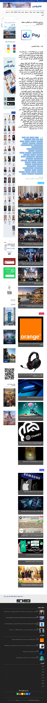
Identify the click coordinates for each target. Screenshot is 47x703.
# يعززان (41, 139)
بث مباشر (8, 12)
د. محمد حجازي (14, 164)
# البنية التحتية (22, 152)
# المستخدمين (34, 171)
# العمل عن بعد (28, 171)
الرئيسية (42, 12)
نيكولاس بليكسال (9, 193)
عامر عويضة (9, 212)
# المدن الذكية (24, 173)
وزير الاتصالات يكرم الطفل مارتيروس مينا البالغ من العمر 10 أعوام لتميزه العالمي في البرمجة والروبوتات (21, 611)
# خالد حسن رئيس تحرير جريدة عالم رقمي (26, 145)
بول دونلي (9, 203)
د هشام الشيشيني (9, 174)
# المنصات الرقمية (39, 171)
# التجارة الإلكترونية (28, 164)
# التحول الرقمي (33, 141)
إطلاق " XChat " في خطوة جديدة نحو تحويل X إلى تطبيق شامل (32, 511)
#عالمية (43, 677)
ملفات (34, 12)
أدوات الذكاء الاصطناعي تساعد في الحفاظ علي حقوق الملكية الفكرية (31, 417)
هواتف (30, 12)
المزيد (42, 15)
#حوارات (43, 686)
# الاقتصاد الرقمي (39, 166)
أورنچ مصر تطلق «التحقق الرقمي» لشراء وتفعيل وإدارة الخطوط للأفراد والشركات (31, 344)
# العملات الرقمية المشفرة (38, 173)
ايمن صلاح (14, 132)
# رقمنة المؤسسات (24, 160)
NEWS (15, 12)
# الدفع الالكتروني (27, 162)
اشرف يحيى (5, 203)
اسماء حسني (14, 152)
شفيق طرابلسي (4, 193)
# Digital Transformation (30, 156)
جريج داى (13, 222)
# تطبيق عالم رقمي (26, 154)
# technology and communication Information (35, 160)
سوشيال (26, 12)
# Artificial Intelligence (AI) (38, 158)
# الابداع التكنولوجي (27, 170)
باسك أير (5, 184)
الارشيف (2, 25)
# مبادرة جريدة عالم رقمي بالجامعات (37, 152)
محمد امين (5, 212)
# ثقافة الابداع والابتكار (29, 158)
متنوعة (19, 12)
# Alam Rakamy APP (39, 156)
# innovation (23, 156)
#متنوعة (43, 680)
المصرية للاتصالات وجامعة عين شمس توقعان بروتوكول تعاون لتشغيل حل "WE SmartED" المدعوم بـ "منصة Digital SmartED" (31, 204)
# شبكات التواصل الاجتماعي (38, 168)
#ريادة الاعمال (34, 170)
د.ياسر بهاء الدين (5, 123)
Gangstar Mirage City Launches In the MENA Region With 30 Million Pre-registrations (22, 617)
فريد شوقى (9, 122)
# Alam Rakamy (31, 150)
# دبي (27, 137)
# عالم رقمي (22, 141)
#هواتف (43, 671)
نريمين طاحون (13, 212)
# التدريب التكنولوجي (39, 143)
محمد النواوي (5, 132)
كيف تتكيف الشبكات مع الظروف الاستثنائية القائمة (34, 561)
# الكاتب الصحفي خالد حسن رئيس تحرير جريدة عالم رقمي (34, 149)
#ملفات (43, 669)
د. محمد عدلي (9, 153)
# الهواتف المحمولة (39, 154)
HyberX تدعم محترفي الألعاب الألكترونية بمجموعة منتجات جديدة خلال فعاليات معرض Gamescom (31, 375)
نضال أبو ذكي (9, 223)
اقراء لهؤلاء (13, 112)
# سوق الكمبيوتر (33, 154)
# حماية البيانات (34, 162)
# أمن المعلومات (40, 162)
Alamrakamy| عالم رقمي (23, 700)
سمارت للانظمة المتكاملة (12, 700)
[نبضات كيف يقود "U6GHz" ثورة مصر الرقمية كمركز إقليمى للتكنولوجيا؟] (9, 32)
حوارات (12, 12)
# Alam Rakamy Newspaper (38, 145)
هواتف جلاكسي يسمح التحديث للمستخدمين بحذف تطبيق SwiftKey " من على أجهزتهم (23, 629)
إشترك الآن (10, 276)
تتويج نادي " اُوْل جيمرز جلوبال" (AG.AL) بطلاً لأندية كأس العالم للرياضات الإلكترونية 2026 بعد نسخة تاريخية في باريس (32, 244)
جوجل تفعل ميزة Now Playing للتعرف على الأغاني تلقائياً (33, 461)
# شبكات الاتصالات (39, 141)
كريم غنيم (5, 163)
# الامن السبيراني (21, 171)
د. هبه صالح (9, 142)
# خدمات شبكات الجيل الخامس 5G (28, 168)
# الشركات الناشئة (39, 170)
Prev (4, 316)
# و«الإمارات (32, 137)
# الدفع (37, 139)
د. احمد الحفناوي (5, 152)
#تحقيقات (42, 666)
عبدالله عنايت (14, 203)
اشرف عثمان (9, 163)
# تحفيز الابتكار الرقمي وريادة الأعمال (37, 164)
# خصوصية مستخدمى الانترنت (31, 166)
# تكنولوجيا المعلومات (28, 139)
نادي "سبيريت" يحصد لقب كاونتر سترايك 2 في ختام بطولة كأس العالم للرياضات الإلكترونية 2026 (31, 283)
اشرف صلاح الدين (14, 233)
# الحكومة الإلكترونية (30, 173)
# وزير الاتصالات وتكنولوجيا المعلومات (37, 147)
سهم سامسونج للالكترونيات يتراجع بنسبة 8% (35, 397)
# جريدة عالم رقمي (25, 143)
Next (14, 316)
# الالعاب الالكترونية (28, 152)
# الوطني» (23, 137)
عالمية (23, 12)
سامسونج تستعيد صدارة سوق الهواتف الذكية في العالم (33, 491)
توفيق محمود (13, 173)
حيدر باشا (13, 193)
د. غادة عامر (14, 142)
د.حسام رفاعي (5, 222)
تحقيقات (38, 12)
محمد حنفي (9, 132)
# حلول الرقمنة (27, 141)
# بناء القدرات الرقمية (32, 143)
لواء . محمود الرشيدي (5, 143)
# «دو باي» (36, 137)
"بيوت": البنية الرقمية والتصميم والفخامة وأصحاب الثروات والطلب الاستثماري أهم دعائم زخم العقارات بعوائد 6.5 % (31, 305)
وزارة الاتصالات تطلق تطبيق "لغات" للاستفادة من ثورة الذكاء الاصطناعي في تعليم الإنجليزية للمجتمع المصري (21, 624)
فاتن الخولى (14, 122)
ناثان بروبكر (9, 184)
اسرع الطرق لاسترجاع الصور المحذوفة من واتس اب (34, 554)
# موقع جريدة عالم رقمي (39, 150)
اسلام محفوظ (5, 173)
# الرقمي (33, 139)
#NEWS (43, 683)
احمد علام (13, 184)
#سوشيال (42, 674)
